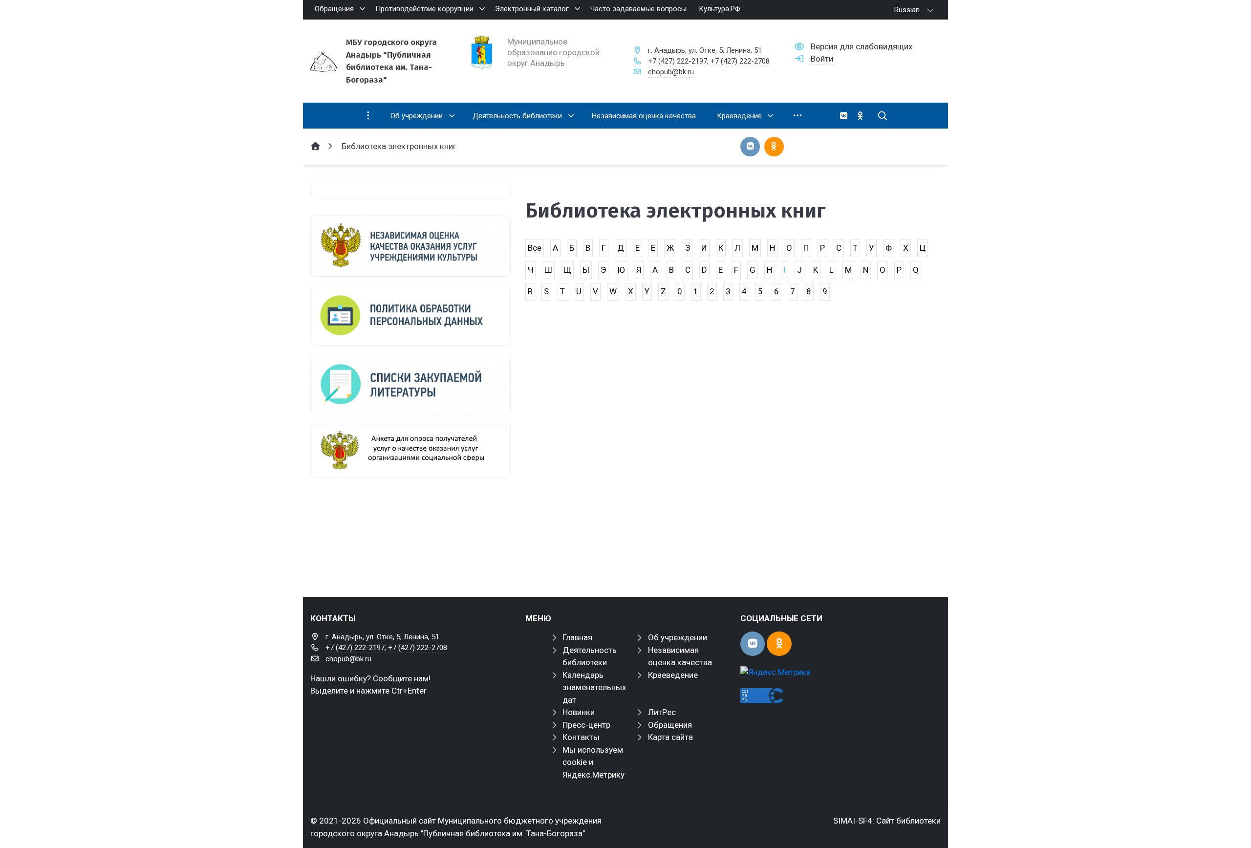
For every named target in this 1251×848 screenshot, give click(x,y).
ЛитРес (662, 712)
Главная (577, 637)
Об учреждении (677, 637)
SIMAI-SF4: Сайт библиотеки (887, 821)
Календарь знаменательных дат (594, 687)
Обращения (670, 725)
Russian (907, 9)
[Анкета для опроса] (410, 450)
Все (534, 248)
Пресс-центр (586, 725)
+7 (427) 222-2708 (740, 61)
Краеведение (673, 675)
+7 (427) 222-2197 (677, 61)
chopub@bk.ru (671, 71)
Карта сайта (670, 737)
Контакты (581, 737)
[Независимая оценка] (410, 246)
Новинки (578, 712)
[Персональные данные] (410, 315)
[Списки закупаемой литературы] (410, 384)
